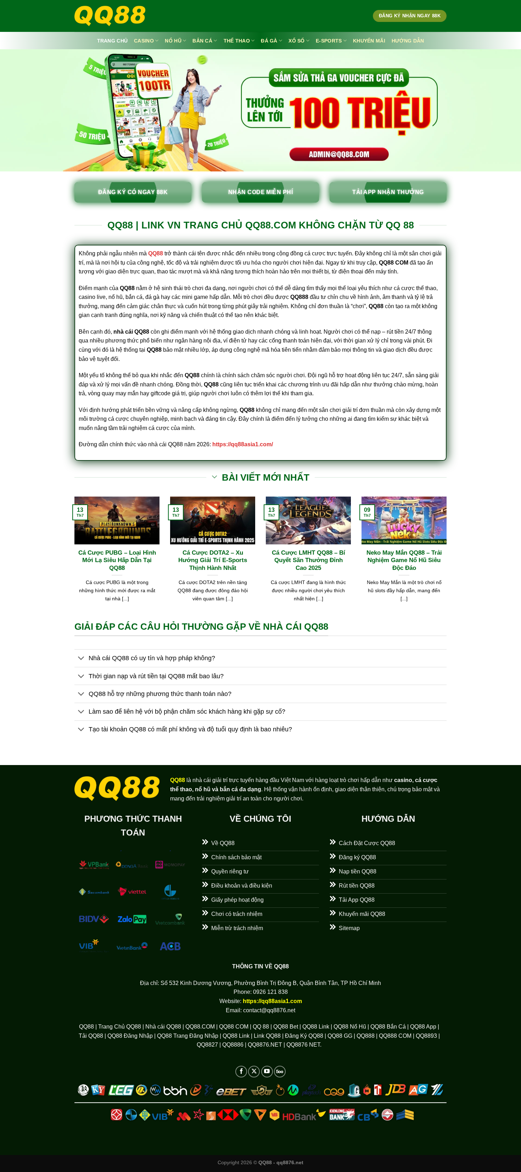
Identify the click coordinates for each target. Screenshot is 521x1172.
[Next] (448, 558)
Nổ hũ (173, 41)
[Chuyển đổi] (81, 659)
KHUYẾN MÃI (369, 41)
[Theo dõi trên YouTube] (267, 1071)
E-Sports (329, 41)
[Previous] (73, 558)
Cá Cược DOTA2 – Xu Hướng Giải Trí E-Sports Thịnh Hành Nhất (212, 560)
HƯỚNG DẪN (408, 41)
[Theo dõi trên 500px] (280, 1071)
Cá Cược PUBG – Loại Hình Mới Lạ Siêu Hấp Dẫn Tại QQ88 (117, 560)
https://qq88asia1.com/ (242, 444)
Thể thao (237, 41)
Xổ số (296, 41)
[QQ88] (109, 16)
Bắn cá (202, 41)
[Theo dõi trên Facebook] (241, 1071)
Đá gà (269, 41)
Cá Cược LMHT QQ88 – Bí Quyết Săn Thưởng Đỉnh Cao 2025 (308, 560)
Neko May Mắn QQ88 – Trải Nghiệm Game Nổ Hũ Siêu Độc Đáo (404, 560)
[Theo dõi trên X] (254, 1071)
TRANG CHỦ (112, 41)
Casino (144, 41)
